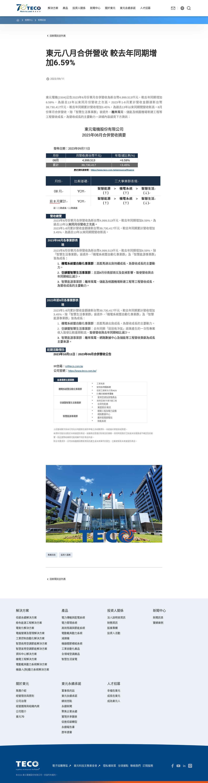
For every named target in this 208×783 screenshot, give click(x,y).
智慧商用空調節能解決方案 (31, 643)
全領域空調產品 (71, 654)
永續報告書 (68, 727)
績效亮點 (67, 701)
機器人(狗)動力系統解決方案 (32, 669)
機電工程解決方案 (26, 659)
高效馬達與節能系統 (73, 628)
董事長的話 (68, 690)
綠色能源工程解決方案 (29, 622)
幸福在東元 (113, 690)
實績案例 (158, 622)
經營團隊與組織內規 (27, 706)
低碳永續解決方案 (26, 617)
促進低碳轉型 (69, 721)
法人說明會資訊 (116, 617)
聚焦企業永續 (69, 711)
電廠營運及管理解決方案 (30, 633)
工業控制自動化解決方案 (30, 638)
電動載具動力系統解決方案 (31, 664)
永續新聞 (67, 706)
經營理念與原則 (25, 695)
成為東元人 (113, 701)
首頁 (18, 5)
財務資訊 (112, 622)
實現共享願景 (69, 716)
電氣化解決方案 (25, 628)
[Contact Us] (173, 8)
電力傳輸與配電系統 (73, 617)
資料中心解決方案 (26, 654)
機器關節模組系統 (72, 643)
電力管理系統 (69, 622)
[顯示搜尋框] (189, 8)
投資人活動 (113, 633)
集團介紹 (21, 690)
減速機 (65, 638)
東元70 (20, 716)
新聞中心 (29, 20)
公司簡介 (21, 711)
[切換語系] (182, 8)
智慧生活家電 (69, 659)
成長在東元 (113, 695)
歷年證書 (67, 732)
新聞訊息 (42, 20)
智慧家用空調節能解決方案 (31, 648)
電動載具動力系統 (72, 633)
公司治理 (21, 701)
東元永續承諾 (69, 695)
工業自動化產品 (71, 648)
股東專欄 (112, 628)
